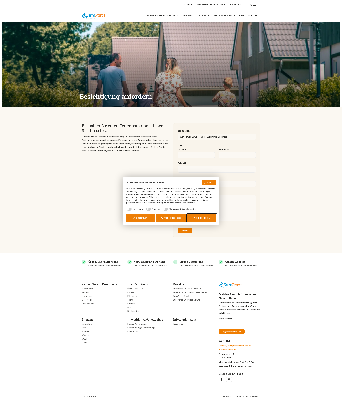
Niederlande (87, 288)
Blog (129, 307)
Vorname (182, 149)
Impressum (227, 396)
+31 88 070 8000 (237, 4)
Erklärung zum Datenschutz (248, 396)
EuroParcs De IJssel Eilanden (187, 288)
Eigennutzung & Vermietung (141, 327)
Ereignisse (178, 324)
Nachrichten (133, 311)
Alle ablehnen (140, 217)
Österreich (87, 299)
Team (130, 299)
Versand (185, 230)
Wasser (85, 335)
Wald (84, 338)
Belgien (85, 292)
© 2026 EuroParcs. (90, 396)
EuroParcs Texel (181, 296)
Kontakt (188, 4)
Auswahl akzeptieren (171, 217)
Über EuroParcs (135, 288)
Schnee (85, 331)
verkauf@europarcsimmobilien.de (235, 345)
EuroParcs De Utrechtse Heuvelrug (190, 292)
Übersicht (210, 182)
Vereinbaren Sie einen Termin (211, 4)
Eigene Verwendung (137, 324)
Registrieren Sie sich (231, 331)
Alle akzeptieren (202, 217)
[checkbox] (134, 209)
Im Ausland (87, 324)
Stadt (84, 327)
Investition (132, 331)
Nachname (224, 149)
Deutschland (88, 303)
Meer (84, 342)
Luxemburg (87, 296)
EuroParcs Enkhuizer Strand (186, 299)
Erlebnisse (132, 296)
